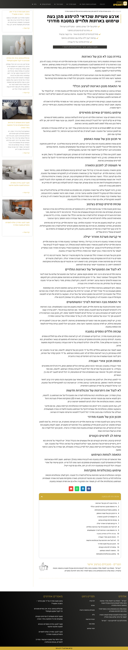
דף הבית (102, 4)
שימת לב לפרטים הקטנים (107, 547)
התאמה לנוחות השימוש (108, 550)
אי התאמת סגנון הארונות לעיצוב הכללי (104, 506)
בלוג (35, 4)
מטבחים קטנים (46, 4)
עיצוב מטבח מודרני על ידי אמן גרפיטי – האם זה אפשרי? (19, 12)
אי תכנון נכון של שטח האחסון (107, 513)
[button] (89, 488)
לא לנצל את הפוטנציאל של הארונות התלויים (101, 527)
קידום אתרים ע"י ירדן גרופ (64, 648)
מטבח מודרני (72, 4)
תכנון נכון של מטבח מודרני (107, 544)
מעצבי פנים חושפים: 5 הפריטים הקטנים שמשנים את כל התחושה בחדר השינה (18, 125)
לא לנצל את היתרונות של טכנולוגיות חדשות (101, 540)
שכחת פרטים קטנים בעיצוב (107, 520)
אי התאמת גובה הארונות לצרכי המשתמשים (102, 530)
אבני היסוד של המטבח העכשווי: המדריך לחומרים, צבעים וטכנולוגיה (49, 640)
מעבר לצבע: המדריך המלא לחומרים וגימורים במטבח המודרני (17, 223)
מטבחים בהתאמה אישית (89, 4)
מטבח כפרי (59, 4)
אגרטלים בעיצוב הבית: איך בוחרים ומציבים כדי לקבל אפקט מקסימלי (18, 59)
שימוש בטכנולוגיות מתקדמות (106, 554)
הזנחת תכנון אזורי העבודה (107, 537)
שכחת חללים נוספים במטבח (106, 533)
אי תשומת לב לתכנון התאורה (107, 517)
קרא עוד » (26, 28)
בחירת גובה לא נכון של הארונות (106, 503)
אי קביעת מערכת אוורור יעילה (107, 523)
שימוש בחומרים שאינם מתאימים (106, 510)
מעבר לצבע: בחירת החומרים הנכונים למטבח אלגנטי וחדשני (19, 184)
